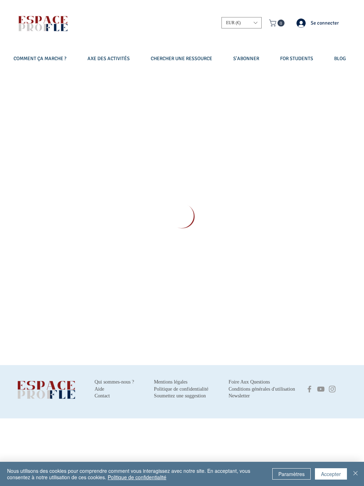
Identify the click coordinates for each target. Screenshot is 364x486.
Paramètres (291, 473)
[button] (241, 22)
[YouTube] (320, 389)
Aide (99, 389)
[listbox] (241, 22)
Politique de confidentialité (137, 477)
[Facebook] (309, 389)
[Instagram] (332, 389)
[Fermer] (355, 473)
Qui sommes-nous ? (114, 382)
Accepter (331, 473)
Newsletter (239, 395)
